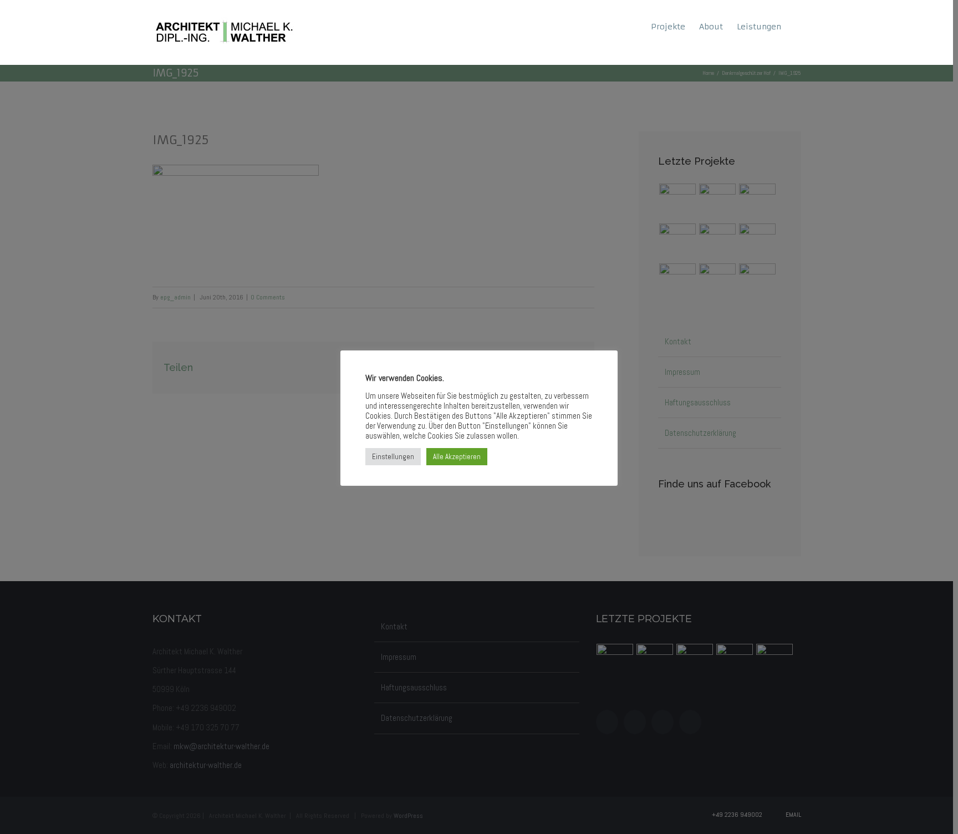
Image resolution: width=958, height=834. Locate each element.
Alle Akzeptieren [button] (457, 456)
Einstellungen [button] (393, 456)
